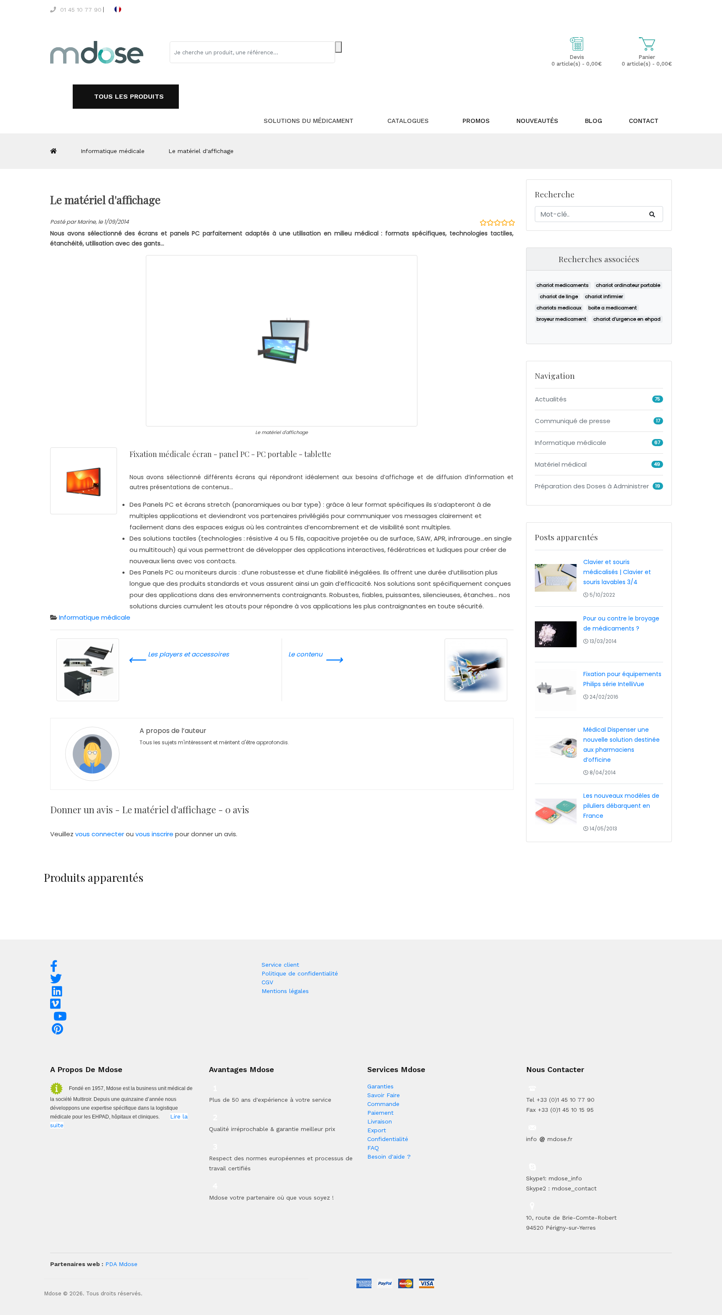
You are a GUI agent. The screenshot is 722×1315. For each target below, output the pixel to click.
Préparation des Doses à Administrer (592, 486)
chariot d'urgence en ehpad (627, 319)
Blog (593, 121)
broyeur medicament (561, 319)
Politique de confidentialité (300, 973)
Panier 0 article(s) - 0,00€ (647, 60)
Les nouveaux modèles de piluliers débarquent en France (621, 806)
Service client (280, 964)
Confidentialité (387, 1139)
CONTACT (643, 121)
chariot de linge (559, 296)
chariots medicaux (558, 307)
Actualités (551, 399)
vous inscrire (155, 834)
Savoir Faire (383, 1095)
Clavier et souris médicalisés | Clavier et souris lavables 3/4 (617, 572)
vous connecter (100, 834)
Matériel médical (561, 464)
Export (376, 1130)
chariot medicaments (562, 285)
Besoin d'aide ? (389, 1156)
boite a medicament (612, 307)
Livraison (379, 1121)
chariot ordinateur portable (628, 285)
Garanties (380, 1086)
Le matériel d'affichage (201, 151)
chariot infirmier (604, 296)
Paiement (380, 1112)
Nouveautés (537, 121)
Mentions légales (285, 991)
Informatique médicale (113, 151)
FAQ (373, 1147)
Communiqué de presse (572, 420)
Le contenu (315, 659)
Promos (476, 121)
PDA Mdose (121, 1264)
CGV (267, 982)
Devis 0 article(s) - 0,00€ (577, 60)
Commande (383, 1104)
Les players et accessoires (178, 659)
